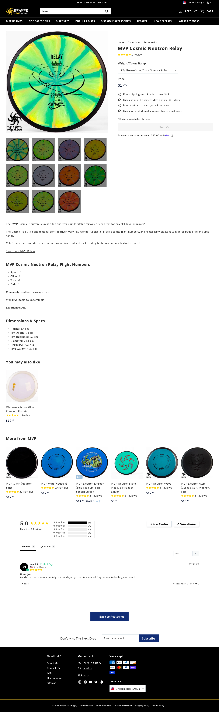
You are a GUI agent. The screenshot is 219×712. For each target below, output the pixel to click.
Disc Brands (14, 21)
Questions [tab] (46, 546)
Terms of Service (103, 705)
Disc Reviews (54, 678)
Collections (134, 42)
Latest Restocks (189, 21)
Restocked (149, 42)
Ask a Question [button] (160, 524)
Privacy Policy (86, 705)
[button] (192, 584)
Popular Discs (85, 21)
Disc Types (62, 21)
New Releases (163, 21)
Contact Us (53, 668)
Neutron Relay (37, 223)
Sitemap (51, 682)
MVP (32, 438)
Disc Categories (39, 21)
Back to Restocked (111, 616)
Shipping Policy (142, 705)
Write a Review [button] (188, 524)
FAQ (49, 672)
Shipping (122, 119)
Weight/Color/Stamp (132, 63)
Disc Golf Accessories (116, 21)
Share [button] (26, 584)
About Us (52, 663)
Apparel (142, 21)
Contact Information (123, 705)
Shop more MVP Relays (20, 251)
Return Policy (158, 705)
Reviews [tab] (26, 546)
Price (121, 79)
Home (121, 42)
